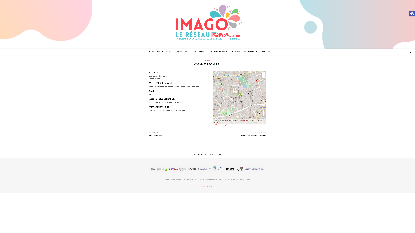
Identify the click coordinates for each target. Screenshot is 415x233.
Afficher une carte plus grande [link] (223, 125)
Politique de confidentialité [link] (214, 179)
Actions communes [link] (251, 52)
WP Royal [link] (200, 179)
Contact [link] (266, 52)
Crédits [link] (247, 179)
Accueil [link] (142, 52)
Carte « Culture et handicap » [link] (179, 52)
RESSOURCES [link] (200, 52)
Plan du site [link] (228, 179)
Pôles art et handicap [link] (217, 52)
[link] (412, 13)
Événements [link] (235, 52)
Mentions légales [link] (238, 179)
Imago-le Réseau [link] (156, 52)
